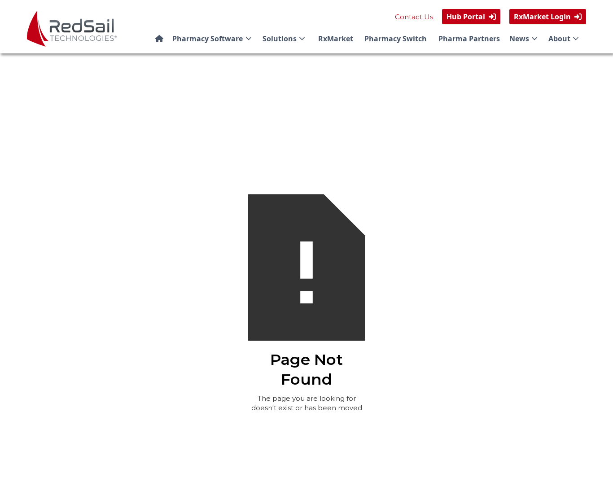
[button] (213, 38)
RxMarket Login (548, 17)
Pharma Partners (469, 39)
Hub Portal (471, 17)
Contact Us (414, 17)
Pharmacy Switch (395, 39)
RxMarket (335, 39)
